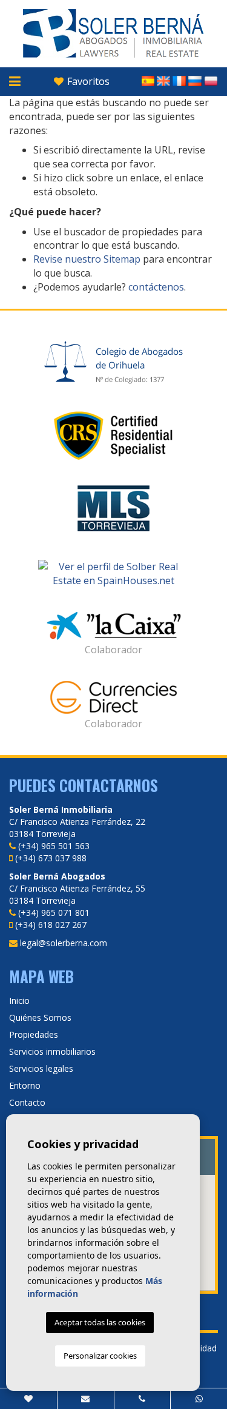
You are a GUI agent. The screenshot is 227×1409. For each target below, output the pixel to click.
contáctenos (156, 287)
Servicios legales (41, 1068)
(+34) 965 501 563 (54, 846)
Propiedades (33, 1034)
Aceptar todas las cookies (99, 1322)
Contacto (27, 1102)
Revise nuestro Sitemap (86, 259)
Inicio (19, 1000)
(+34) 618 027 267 (51, 924)
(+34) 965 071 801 (54, 912)
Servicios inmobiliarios (52, 1051)
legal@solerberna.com (63, 943)
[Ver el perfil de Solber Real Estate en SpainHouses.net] (113, 574)
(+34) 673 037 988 (51, 858)
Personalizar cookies (100, 1355)
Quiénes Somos (40, 1017)
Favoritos (87, 81)
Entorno (25, 1085)
